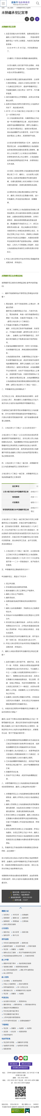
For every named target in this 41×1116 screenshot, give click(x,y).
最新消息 (6, 932)
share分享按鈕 (37, 19)
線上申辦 (5, 960)
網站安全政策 (26, 1064)
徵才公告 (16, 935)
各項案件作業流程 (9, 1001)
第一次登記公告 (22, 987)
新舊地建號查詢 (8, 987)
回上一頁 (27, 19)
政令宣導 (16, 932)
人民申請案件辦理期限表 (11, 1017)
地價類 (21, 949)
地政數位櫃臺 (8, 967)
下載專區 (5, 1025)
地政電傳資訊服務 (25, 963)
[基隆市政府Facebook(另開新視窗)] (16, 1058)
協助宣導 (6, 935)
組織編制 (25, 915)
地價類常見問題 (8, 1046)
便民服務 (5, 939)
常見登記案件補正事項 (11, 1011)
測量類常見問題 (22, 1042)
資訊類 (5, 1031)
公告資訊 (5, 928)
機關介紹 (5, 911)
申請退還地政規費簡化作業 (12, 956)
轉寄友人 (32, 19)
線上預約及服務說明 (10, 970)
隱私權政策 (13, 1064)
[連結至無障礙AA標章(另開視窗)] (17, 1111)
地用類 (29, 1028)
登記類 (5, 949)
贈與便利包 (18, 1004)
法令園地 (6, 981)
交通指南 (25, 921)
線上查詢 (10, 8)
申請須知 (5, 997)
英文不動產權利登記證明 (27, 952)
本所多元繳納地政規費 (11, 943)
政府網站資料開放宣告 (20, 1068)
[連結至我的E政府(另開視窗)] (27, 1111)
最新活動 (25, 932)
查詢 (37, 3)
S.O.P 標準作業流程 (10, 1021)
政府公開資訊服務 (9, 924)
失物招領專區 (29, 956)
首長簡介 (6, 915)
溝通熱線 (16, 921)
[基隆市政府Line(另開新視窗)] (25, 1058)
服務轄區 (6, 921)
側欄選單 (3, 3)
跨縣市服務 (32, 946)
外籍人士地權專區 (9, 984)
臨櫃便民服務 (8, 946)
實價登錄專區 (17, 981)
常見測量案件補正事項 (11, 1014)
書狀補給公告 (8, 990)
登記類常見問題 (8, 1042)
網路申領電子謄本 (9, 963)
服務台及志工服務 (9, 952)
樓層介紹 (16, 918)
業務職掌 (6, 918)
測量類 (13, 949)
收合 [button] (20, 908)
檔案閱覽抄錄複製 (22, 967)
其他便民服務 (20, 946)
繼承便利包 (7, 1004)
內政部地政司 (8, 1035)
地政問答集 (6, 1039)
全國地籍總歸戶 (25, 1021)
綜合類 (13, 1031)
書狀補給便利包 (30, 1004)
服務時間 (25, 918)
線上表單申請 (8, 973)
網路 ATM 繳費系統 (27, 970)
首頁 (3, 8)
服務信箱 (25, 943)
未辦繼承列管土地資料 (23, 8)
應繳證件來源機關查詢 (11, 1008)
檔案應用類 (23, 1031)
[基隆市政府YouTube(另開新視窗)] (20, 1058)
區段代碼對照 (23, 984)
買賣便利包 (23, 1001)
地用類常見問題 (22, 1046)
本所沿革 (16, 915)
